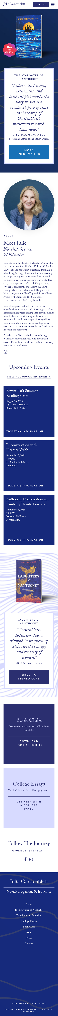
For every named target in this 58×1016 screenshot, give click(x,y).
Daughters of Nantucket (29, 916)
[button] (52, 4)
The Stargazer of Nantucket (29, 910)
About (29, 905)
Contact (29, 944)
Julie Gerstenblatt (14, 4)
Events (29, 933)
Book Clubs (29, 927)
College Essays (29, 921)
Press (29, 938)
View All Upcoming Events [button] (29, 376)
